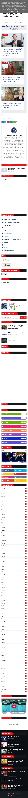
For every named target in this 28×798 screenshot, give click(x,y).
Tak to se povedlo (9, 231)
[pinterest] (20, 474)
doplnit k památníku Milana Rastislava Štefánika (15, 743)
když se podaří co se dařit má (15, 332)
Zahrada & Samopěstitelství (12, 222)
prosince (14, 499)
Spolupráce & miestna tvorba (12, 239)
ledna (14, 496)
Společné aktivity (9, 233)
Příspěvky (6, 259)
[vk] (20, 477)
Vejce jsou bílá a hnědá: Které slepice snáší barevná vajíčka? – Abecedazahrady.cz (16, 327)
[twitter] (20, 470)
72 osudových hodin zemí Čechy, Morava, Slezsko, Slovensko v (16, 750)
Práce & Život (7, 228)
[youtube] (7, 480)
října (14, 501)
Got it (18, 11)
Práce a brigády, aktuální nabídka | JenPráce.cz (12, 22)
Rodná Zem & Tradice (10, 219)
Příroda (12, 422)
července (14, 488)
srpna (14, 506)
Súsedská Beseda (12, 434)
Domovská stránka (5, 282)
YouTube (6, 248)
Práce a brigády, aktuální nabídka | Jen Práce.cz (17, 169)
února (14, 493)
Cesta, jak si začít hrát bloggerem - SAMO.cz (17, 779)
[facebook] (7, 470)
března (14, 491)
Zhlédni (6, 242)
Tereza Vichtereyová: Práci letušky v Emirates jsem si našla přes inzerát (12, 79)
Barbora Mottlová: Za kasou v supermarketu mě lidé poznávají (12, 105)
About (13, 793)
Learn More (12, 11)
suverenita (12, 442)
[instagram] (7, 477)
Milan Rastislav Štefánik (14, 736)
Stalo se (6, 236)
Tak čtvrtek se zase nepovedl (15, 339)
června (14, 527)
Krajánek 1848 (6, 19)
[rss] (7, 474)
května (14, 530)
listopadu (14, 519)
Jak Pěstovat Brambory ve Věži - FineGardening (16, 786)
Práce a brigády (8, 118)
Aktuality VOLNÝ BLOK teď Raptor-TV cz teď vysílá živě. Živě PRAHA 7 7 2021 (17, 773)
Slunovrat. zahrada (12, 418)
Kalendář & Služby (9, 250)
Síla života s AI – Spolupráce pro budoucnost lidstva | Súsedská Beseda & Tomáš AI (16, 761)
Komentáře (6, 260)
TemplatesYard (18, 796)
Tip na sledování (8, 245)
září (14, 504)
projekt (12, 438)
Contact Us (18, 793)
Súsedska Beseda (12, 430)
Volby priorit (7, 225)
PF (12, 426)
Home (9, 793)
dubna (14, 548)
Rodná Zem (12, 414)
